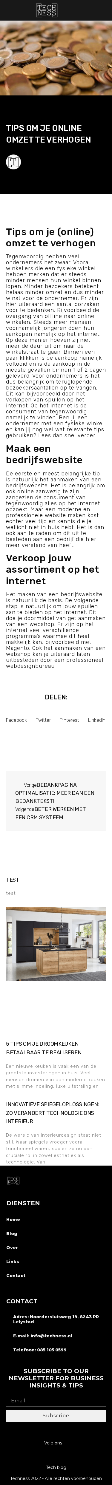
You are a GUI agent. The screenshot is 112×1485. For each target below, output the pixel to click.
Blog (11, 1233)
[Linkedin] (56, 1455)
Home (13, 1219)
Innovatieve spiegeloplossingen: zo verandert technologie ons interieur (52, 1113)
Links (12, 1261)
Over (12, 1247)
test (12, 880)
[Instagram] (44, 1455)
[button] (104, 10)
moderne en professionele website (48, 512)
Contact (15, 1275)
